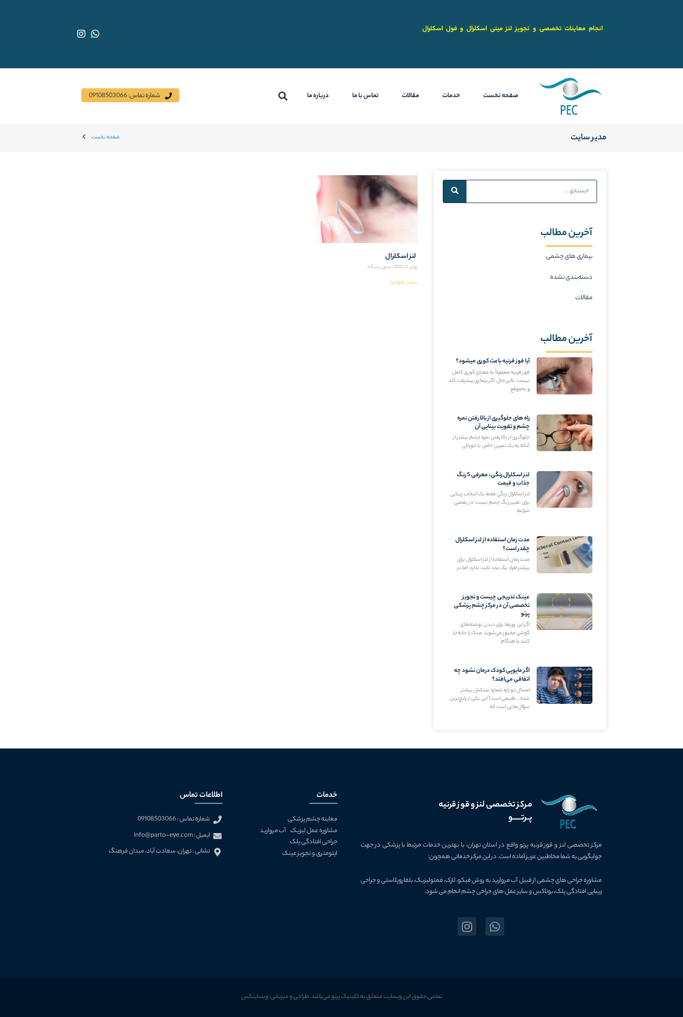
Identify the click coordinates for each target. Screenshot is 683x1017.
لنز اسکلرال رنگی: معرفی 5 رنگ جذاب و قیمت (493, 479)
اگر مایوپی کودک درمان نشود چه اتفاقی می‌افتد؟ (492, 675)
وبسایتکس (254, 997)
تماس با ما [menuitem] (365, 96)
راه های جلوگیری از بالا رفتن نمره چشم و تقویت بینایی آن (493, 422)
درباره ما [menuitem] (318, 96)
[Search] (454, 191)
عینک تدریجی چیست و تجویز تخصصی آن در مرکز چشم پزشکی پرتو (492, 605)
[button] (283, 96)
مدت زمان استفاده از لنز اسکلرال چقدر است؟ (492, 544)
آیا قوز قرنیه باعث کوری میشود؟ (493, 361)
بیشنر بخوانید (404, 282)
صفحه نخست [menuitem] (501, 96)
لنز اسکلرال (401, 256)
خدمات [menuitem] (451, 96)
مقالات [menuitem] (410, 96)
